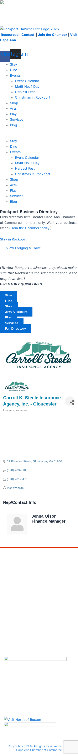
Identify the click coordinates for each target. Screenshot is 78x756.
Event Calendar (27, 81)
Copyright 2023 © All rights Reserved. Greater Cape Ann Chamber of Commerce (39, 748)
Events (15, 75)
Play (13, 114)
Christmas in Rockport (32, 97)
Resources (10, 35)
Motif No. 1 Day (27, 86)
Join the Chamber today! (30, 228)
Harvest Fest (25, 92)
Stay (13, 64)
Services (16, 119)
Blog (13, 125)
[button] (39, 135)
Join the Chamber (52, 35)
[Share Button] (70, 401)
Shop (14, 103)
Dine (13, 70)
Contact (28, 35)
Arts (13, 108)
